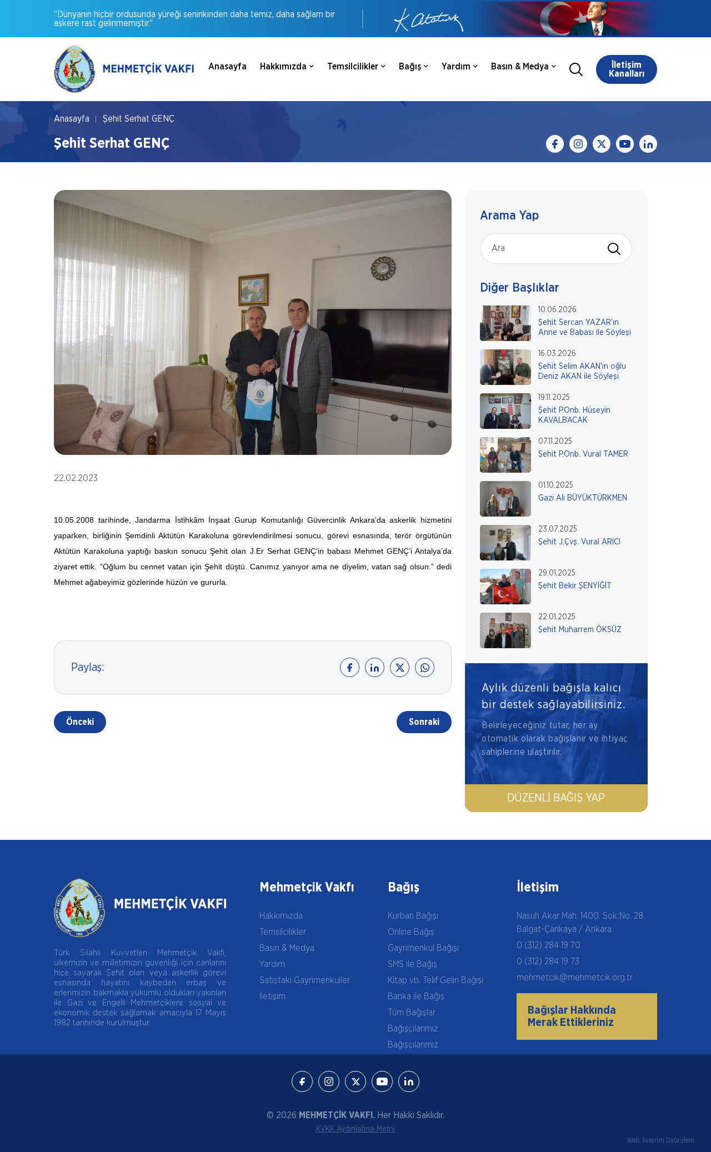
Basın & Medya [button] (520, 66)
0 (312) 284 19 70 (548, 945)
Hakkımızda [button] (283, 66)
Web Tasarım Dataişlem (660, 1140)
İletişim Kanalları (626, 69)
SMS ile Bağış (412, 964)
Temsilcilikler (282, 932)
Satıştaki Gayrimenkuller (304, 980)
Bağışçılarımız (413, 1028)
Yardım (272, 964)
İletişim (272, 996)
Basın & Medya (286, 948)
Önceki (80, 722)
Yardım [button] (456, 66)
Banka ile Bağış (416, 996)
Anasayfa (227, 66)
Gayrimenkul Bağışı (423, 948)
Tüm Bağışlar (411, 1012)
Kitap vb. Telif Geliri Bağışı (435, 980)
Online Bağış (411, 932)
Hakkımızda (281, 915)
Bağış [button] (410, 66)
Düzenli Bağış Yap (556, 798)
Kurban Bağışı (413, 915)
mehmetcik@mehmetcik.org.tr (575, 977)
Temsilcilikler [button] (352, 66)
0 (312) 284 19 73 (548, 961)
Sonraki (424, 722)
